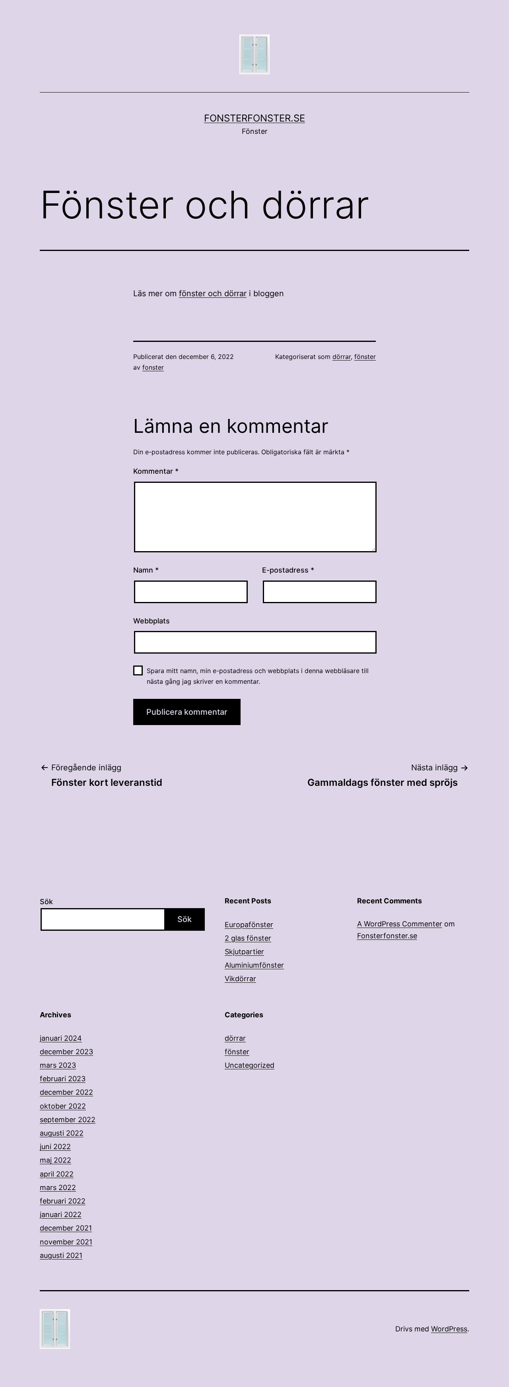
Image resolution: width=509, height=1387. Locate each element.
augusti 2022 (62, 1133)
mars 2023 (58, 1065)
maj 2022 (55, 1160)
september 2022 (67, 1119)
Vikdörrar (240, 978)
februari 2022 (62, 1201)
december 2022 (66, 1092)
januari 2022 (61, 1214)
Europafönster (249, 924)
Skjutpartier (244, 951)
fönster (365, 357)
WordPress (449, 1329)
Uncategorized (249, 1065)
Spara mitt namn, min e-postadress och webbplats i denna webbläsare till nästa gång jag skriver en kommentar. (258, 676)
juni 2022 (55, 1146)
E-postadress (288, 570)
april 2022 (57, 1174)
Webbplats (151, 621)
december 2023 (66, 1051)
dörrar (341, 357)
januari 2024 (61, 1038)
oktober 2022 (63, 1106)
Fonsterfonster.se (387, 936)
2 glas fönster (248, 938)
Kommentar (156, 471)
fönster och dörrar (213, 293)
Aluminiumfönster (254, 965)
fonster (153, 367)
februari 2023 (62, 1078)
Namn (146, 570)
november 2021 (66, 1242)
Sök (46, 901)
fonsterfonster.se (254, 118)
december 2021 (66, 1228)
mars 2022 (58, 1187)
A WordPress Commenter (399, 924)
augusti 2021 (61, 1255)
